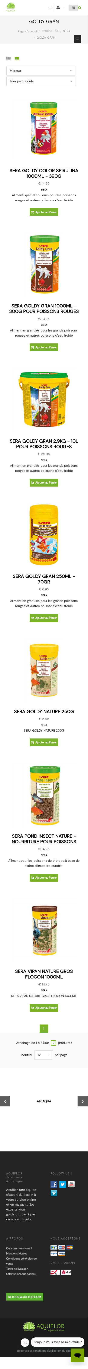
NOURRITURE (50, 31)
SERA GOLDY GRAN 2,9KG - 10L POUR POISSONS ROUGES (44, 444)
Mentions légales (16, 1253)
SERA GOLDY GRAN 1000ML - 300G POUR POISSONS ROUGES (44, 308)
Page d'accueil (28, 31)
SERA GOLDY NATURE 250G (44, 711)
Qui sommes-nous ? (19, 1248)
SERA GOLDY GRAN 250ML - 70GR (44, 579)
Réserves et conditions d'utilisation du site (44, 1351)
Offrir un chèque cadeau (21, 1274)
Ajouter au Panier (46, 212)
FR (73, 8)
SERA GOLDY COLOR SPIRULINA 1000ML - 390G (44, 173)
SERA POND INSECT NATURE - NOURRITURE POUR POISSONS (44, 839)
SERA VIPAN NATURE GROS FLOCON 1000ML (44, 974)
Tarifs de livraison (17, 1269)
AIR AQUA (44, 1101)
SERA (66, 31)
